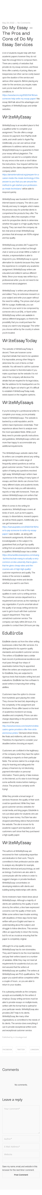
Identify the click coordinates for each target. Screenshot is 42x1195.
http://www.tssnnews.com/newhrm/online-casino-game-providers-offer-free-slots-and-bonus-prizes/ (20, 729)
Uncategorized (21, 1037)
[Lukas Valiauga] (12, 6)
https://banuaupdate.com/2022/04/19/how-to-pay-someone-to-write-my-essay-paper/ (20, 530)
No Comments (24, 23)
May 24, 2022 (8, 23)
